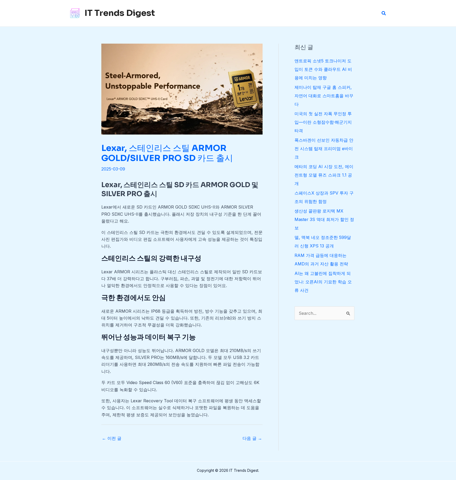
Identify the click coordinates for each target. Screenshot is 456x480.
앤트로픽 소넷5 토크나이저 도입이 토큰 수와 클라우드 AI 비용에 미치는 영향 (323, 69)
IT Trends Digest (119, 13)
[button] (384, 13)
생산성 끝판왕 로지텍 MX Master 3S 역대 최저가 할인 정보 (324, 219)
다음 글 (252, 438)
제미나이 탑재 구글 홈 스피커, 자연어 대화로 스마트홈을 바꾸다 (323, 96)
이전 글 (111, 438)
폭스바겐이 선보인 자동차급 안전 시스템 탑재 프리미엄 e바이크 (323, 148)
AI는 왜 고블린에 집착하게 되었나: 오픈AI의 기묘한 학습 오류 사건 (323, 282)
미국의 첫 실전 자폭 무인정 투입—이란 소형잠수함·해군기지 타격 (323, 122)
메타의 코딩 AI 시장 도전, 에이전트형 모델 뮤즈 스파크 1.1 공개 (323, 175)
